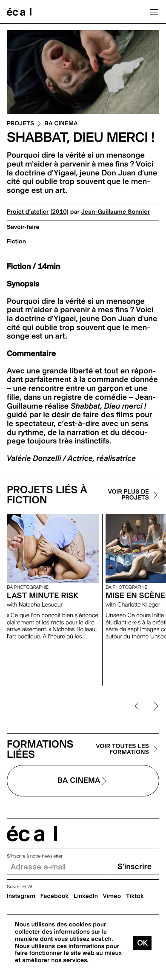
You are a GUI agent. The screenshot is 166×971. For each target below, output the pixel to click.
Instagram (21, 896)
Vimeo (112, 896)
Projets (20, 124)
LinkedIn (86, 896)
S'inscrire (134, 866)
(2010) (59, 212)
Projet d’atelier (28, 212)
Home (19, 12)
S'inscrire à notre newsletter (35, 856)
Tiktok (135, 896)
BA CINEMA (60, 124)
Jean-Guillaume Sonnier (115, 212)
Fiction (16, 241)
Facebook (54, 896)
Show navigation (154, 11)
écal (32, 833)
